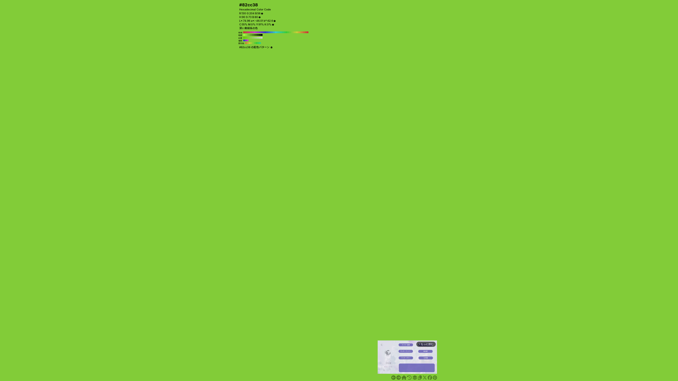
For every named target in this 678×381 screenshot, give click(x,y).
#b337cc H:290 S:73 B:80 (256, 32)
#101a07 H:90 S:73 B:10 (260, 35)
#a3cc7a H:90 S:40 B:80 (254, 38)
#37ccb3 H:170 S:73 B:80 (277, 32)
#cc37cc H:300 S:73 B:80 (254, 32)
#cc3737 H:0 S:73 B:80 (307, 32)
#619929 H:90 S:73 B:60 (251, 35)
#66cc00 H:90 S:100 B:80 (244, 38)
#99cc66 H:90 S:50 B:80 (253, 38)
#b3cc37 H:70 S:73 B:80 (295, 32)
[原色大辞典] (404, 377)
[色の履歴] (409, 377)
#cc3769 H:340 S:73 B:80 (247, 32)
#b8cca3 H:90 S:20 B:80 (258, 38)
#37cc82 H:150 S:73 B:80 (281, 32)
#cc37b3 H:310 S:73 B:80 (253, 32)
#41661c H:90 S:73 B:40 (254, 35)
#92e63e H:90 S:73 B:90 (246, 35)
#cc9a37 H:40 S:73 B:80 (300, 32)
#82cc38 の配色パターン (254, 47)
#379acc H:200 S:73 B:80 (272, 32)
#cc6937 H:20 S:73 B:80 (304, 32)
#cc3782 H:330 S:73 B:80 (249, 32)
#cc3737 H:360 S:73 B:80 (244, 32)
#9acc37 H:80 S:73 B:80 (293, 32)
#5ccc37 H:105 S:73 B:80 (255, 43)
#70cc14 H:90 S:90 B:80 (246, 38)
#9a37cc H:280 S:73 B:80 (258, 32)
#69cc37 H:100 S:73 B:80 (290, 32)
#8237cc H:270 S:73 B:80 (260, 32)
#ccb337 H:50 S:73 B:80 (299, 32)
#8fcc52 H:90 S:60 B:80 (251, 38)
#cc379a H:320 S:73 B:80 (251, 32)
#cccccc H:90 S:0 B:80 (262, 38)
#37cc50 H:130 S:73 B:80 (285, 32)
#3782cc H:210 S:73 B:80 (270, 32)
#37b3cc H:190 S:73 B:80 (274, 32)
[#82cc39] (398, 377)
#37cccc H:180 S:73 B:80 (276, 32)
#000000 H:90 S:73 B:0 (262, 35)
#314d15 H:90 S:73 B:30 (256, 35)
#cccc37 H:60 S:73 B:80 (297, 32)
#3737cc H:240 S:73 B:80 (265, 32)
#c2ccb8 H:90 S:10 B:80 (260, 38)
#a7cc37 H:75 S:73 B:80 (251, 43)
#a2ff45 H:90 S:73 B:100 (244, 35)
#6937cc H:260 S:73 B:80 (262, 32)
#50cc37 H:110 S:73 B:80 (288, 32)
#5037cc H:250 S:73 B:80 (263, 32)
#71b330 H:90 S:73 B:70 (249, 35)
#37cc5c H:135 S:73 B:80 (258, 43)
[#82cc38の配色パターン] (414, 377)
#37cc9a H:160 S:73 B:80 (279, 32)
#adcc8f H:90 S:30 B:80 (256, 38)
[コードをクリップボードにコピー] (420, 377)
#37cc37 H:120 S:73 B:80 (286, 32)
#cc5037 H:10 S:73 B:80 (306, 32)
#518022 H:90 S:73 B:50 (253, 35)
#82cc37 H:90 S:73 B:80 (292, 32)
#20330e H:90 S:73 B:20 (258, 35)
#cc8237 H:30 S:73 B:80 (302, 32)
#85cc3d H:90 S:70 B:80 (249, 38)
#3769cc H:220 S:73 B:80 (269, 32)
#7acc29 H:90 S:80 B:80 (247, 38)
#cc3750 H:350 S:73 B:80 (246, 32)
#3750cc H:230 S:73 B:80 (267, 32)
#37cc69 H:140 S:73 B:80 (283, 32)
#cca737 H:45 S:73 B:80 (248, 43)
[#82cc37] (393, 377)
